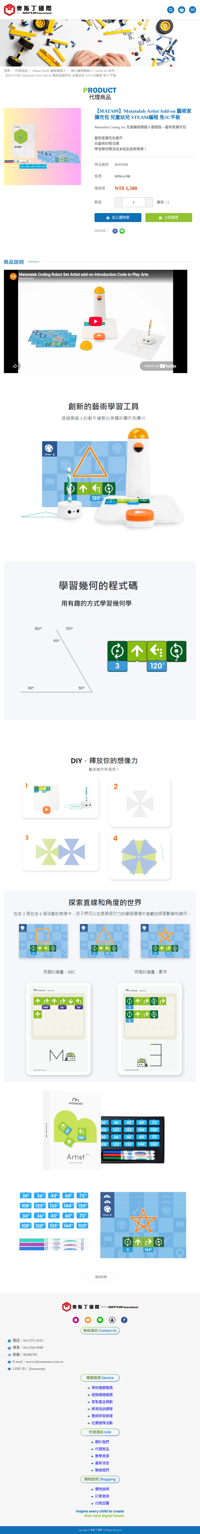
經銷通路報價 (102, 1395)
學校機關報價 (102, 1388)
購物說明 (102, 1489)
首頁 (7, 70)
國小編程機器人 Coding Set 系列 (92, 70)
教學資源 (102, 1456)
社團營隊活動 (102, 1423)
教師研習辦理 (102, 1416)
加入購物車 (120, 218)
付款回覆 (102, 1503)
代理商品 (21, 70)
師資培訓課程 (102, 1409)
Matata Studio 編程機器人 (49, 70)
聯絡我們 (102, 1470)
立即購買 (171, 218)
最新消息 (102, 1463)
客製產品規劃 (102, 1402)
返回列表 (101, 1276)
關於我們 (102, 1442)
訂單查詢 (102, 1496)
